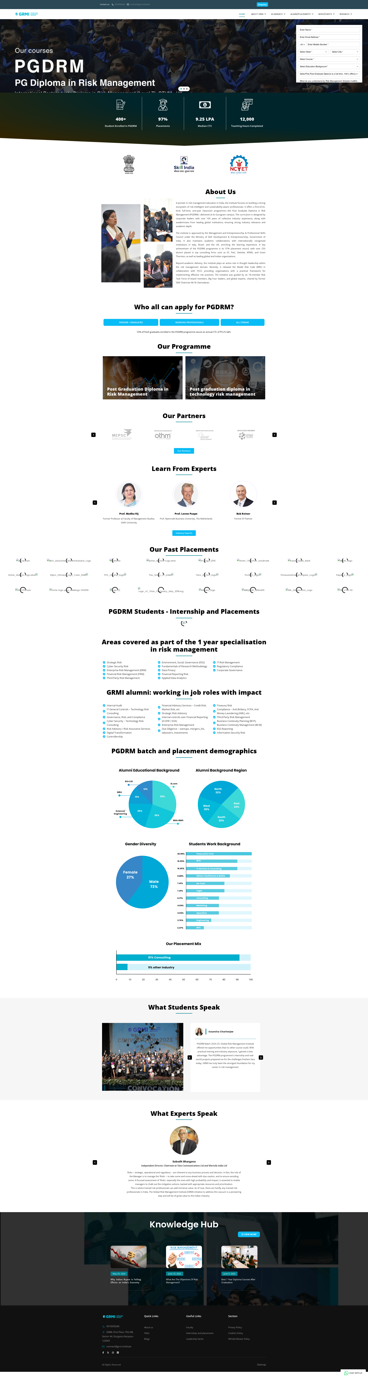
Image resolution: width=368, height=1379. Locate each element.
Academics (277, 14)
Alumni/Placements (300, 14)
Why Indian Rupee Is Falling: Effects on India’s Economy (126, 1281)
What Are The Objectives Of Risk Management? (182, 1281)
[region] (184, 56)
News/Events (325, 14)
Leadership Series (195, 1338)
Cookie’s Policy (235, 1333)
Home (242, 14)
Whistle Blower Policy (239, 1338)
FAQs (146, 1333)
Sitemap (261, 1364)
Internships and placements (199, 1333)
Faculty (189, 1327)
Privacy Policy (235, 1327)
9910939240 (120, 4)
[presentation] (93, 435)
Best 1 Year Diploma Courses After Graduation (238, 1281)
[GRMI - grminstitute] (26, 14)
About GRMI (257, 14)
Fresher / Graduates (131, 322)
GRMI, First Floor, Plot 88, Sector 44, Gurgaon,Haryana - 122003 (118, 1336)
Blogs (147, 1338)
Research (344, 14)
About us (148, 1327)
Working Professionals (189, 322)
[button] (181, 89)
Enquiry (262, 4)
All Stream (242, 322)
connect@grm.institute (140, 4)
